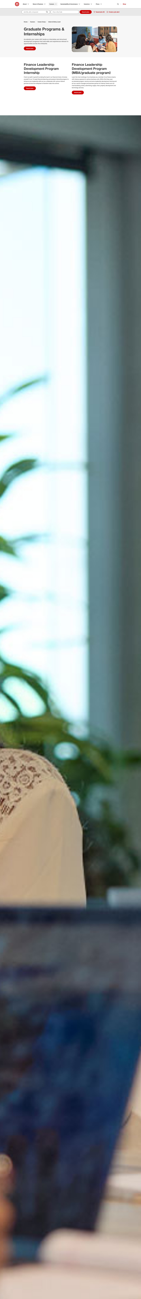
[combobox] (36, 12)
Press (97, 4)
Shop (124, 4)
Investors (87, 4)
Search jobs (85, 12)
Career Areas (42, 22)
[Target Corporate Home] (17, 4)
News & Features (38, 4)
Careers (51, 4)
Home (25, 22)
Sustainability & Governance (69, 4)
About (25, 4)
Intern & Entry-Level (54, 22)
